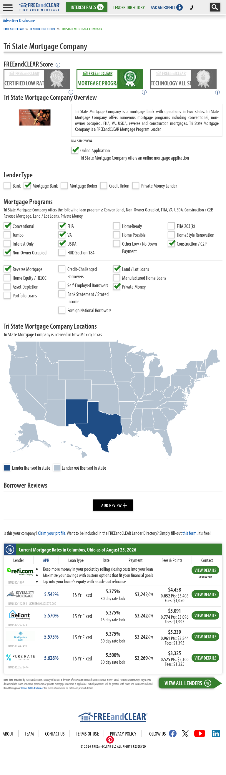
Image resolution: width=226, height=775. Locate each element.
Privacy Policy (123, 733)
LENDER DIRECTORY (129, 7)
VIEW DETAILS (205, 570)
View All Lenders (186, 683)
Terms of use (87, 733)
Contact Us (55, 733)
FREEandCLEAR (14, 29)
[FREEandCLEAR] (113, 718)
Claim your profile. (52, 533)
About (8, 733)
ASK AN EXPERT (163, 7)
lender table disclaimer (32, 688)
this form (189, 533)
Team (29, 733)
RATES (86, 7)
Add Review (114, 504)
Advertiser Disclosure (19, 20)
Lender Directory (42, 29)
